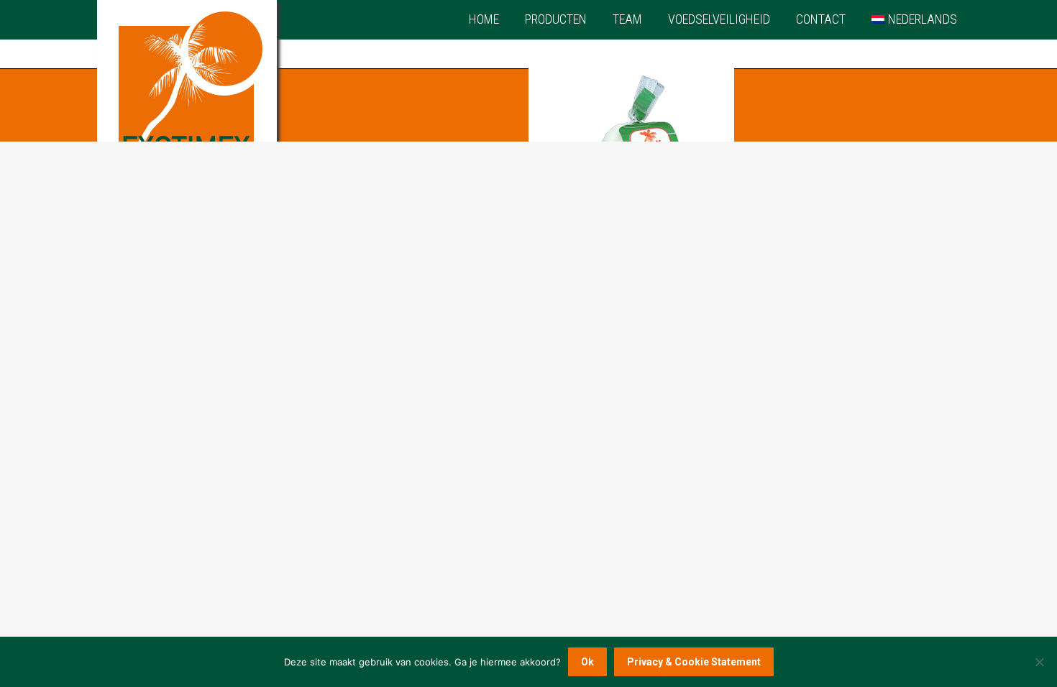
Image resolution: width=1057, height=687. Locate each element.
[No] (1039, 662)
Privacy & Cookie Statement (694, 662)
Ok (587, 662)
